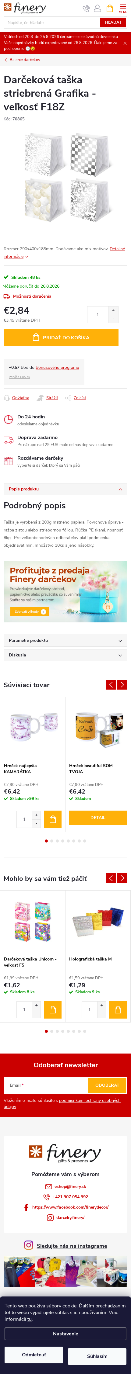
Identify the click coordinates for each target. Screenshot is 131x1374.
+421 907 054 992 (70, 1197)
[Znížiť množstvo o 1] (113, 319)
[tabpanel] (33, 764)
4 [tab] (62, 841)
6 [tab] (73, 841)
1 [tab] (46, 841)
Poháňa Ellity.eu (19, 377)
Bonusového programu (57, 367)
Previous (111, 685)
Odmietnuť (34, 1355)
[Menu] (123, 8)
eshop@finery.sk (70, 1186)
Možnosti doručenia (32, 296)
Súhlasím (97, 1356)
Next (122, 685)
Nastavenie (65, 1334)
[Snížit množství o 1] (36, 823)
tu (29, 1319)
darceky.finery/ (70, 1217)
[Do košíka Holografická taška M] (118, 1010)
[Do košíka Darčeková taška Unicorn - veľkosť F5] (53, 1010)
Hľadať (113, 22)
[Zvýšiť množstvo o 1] (113, 310)
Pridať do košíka (66, 337)
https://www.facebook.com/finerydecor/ (70, 1207)
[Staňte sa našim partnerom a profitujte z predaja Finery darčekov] (65, 591)
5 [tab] (68, 841)
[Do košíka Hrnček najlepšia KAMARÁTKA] (53, 819)
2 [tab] (51, 841)
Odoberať (107, 1085)
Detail (97, 818)
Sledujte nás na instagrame (72, 1246)
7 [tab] (79, 841)
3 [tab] (57, 841)
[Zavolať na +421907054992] (86, 8)
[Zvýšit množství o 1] (36, 815)
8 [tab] (84, 841)
